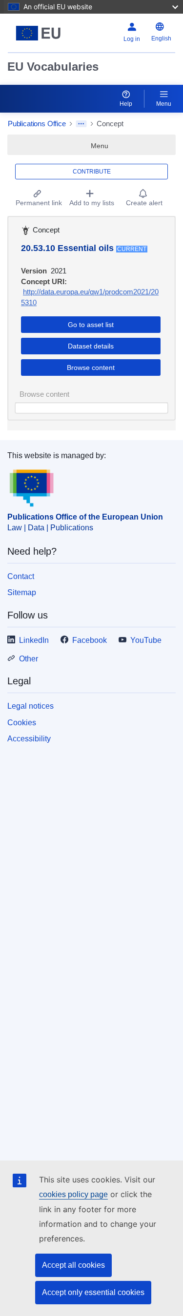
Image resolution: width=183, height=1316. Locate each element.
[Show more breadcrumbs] (81, 123)
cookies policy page (73, 1194)
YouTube (146, 640)
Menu (163, 103)
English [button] (161, 38)
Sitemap (21, 592)
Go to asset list (91, 325)
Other (28, 659)
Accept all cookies (73, 1265)
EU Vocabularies (53, 66)
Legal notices (30, 706)
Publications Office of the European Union (85, 517)
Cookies (21, 722)
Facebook (89, 640)
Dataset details (91, 346)
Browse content (91, 367)
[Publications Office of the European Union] (38, 33)
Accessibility (29, 739)
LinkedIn (34, 640)
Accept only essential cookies (93, 1292)
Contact (20, 576)
